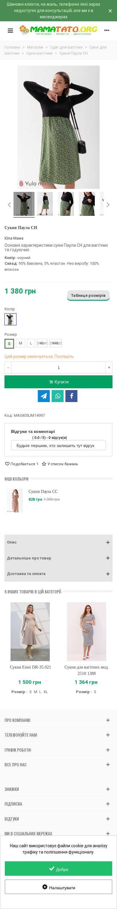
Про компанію (17, 720)
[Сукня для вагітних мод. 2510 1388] (86, 631)
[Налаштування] (106, 30)
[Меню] (10, 30)
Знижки (11, 789)
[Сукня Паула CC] (15, 500)
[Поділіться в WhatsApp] (58, 396)
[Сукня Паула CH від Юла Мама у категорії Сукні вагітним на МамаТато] (24, 205)
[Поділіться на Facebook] (71, 396)
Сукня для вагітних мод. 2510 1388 (86, 670)
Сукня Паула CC (43, 491)
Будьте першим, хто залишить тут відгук (55, 445)
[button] (58, 542)
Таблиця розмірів (88, 295)
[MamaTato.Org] (58, 30)
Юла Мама (13, 238)
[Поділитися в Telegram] (44, 396)
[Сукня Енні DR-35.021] (30, 631)
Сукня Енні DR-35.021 (30, 667)
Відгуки (11, 818)
